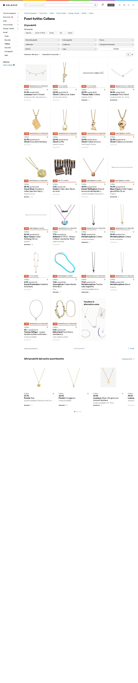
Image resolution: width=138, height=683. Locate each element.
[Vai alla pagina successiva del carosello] (131, 386)
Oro (61, 33)
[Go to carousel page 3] (77, 411)
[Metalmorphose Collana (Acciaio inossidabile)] (93, 224)
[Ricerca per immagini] (95, 5)
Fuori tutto (7, 17)
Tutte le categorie (9, 13)
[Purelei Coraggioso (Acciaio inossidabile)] (73, 386)
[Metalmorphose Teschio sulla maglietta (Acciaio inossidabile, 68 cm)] (93, 271)
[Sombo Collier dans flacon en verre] (65, 176)
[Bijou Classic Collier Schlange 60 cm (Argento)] (36, 224)
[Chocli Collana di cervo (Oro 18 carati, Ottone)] (93, 129)
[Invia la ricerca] (26, 5)
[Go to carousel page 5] (80, 411)
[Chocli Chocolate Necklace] (36, 129)
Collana (7, 44)
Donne (51, 33)
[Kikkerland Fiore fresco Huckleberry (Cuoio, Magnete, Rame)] (65, 319)
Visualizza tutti (127, 359)
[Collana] (93, 319)
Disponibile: (46, 54)
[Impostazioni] (102, 5)
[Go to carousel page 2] (76, 411)
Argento (28, 33)
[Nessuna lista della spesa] (128, 5)
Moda (5, 21)
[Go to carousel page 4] (79, 411)
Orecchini (8, 48)
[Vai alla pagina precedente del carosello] (25, 386)
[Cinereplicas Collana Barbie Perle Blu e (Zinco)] (65, 271)
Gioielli (5, 32)
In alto (132, 348)
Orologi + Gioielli (8, 29)
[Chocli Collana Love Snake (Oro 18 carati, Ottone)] (65, 81)
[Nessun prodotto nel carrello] (133, 5)
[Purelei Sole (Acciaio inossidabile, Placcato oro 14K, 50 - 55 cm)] (39, 386)
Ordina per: (27, 54)
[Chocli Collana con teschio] (122, 129)
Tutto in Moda (7, 25)
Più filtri (116, 49)
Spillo (6, 55)
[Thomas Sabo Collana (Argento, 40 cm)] (93, 81)
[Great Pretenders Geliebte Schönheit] (36, 271)
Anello (7, 36)
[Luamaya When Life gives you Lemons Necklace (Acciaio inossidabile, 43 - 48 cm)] (108, 386)
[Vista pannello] (128, 54)
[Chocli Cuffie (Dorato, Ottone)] (65, 129)
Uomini (70, 33)
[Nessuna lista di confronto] (124, 5)
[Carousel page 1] (74, 411)
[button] (47, 89)
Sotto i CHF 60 (40, 33)
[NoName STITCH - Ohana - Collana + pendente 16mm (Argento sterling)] (65, 224)
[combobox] (35, 54)
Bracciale (8, 40)
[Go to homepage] (10, 5)
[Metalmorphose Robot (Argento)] (122, 271)
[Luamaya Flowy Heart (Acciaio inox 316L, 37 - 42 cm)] (122, 81)
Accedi (111, 5)
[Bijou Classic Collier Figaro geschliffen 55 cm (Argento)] (122, 176)
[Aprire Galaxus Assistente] (119, 5)
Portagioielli (9, 51)
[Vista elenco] (132, 54)
